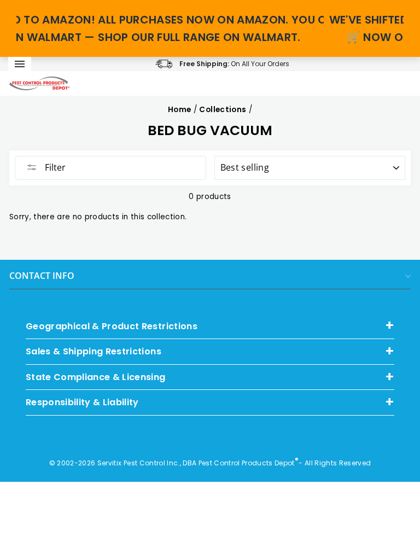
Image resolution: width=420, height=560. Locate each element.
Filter (54, 167)
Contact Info (41, 276)
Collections (222, 109)
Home (179, 109)
